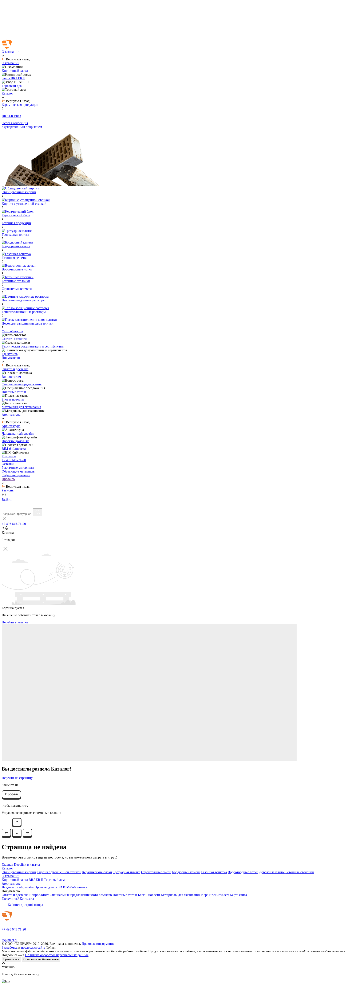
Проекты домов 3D (48, 887)
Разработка (9, 947)
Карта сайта (238, 895)
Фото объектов (101, 895)
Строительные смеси (17, 288)
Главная (8, 864)
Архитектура (11, 883)
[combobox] (17, 514)
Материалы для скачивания (180, 895)
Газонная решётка (214, 872)
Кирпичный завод (15, 879)
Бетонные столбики (299, 872)
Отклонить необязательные (41, 959)
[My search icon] (37, 512)
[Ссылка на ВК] (12, 909)
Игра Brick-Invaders (215, 895)
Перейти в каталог (15, 622)
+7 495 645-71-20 (14, 460)
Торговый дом (54, 879)
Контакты (27, 898)
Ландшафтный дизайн (18, 887)
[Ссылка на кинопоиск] (29, 909)
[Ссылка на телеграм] (8, 909)
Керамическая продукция (20, 104)
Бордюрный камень (186, 872)
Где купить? (10, 898)
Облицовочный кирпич (19, 872)
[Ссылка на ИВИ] (32, 909)
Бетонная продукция (16, 223)
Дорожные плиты (272, 872)
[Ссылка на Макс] (4, 909)
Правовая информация (98, 943)
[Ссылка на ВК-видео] (39, 909)
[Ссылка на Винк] (36, 909)
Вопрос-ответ (39, 895)
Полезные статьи (125, 895)
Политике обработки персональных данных (56, 955)
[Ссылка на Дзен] (16, 909)
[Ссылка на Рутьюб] (25, 909)
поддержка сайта (33, 947)
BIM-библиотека (75, 887)
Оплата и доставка (15, 895)
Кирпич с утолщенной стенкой (59, 872)
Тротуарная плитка (126, 872)
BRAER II (36, 879)
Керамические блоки (97, 872)
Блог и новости (149, 895)
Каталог (7, 868)
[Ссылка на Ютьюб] (21, 909)
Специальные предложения (70, 895)
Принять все (11, 959)
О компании (10, 876)
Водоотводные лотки (243, 872)
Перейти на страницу (17, 778)
